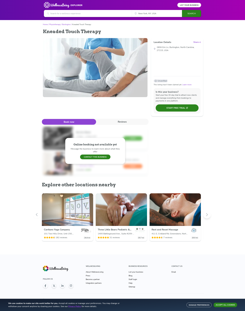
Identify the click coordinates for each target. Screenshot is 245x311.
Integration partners (94, 283)
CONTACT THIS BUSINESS (95, 157)
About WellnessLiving (94, 272)
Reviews (122, 121)
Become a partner (93, 279)
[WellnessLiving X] (54, 285)
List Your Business (189, 5)
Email (174, 272)
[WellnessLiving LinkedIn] (62, 285)
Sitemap (132, 287)
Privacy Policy (74, 306)
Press (88, 275)
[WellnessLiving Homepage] (58, 268)
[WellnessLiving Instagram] (71, 285)
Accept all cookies (225, 305)
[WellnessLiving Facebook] (45, 285)
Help (130, 283)
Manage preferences (199, 305)
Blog (130, 275)
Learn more (186, 84)
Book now (69, 121)
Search (191, 13)
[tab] (69, 122)
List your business (136, 272)
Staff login (133, 279)
